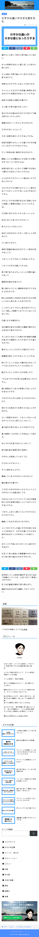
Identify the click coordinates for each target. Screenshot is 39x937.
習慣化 (7, 891)
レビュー (8, 864)
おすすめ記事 (10, 847)
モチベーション (11, 858)
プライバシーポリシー (18, 931)
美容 (6, 886)
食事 (6, 896)
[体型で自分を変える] (19, 8)
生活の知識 (9, 880)
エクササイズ (10, 842)
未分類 (4, 14)
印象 (6, 869)
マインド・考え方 (12, 853)
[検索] (33, 833)
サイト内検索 (7, 829)
